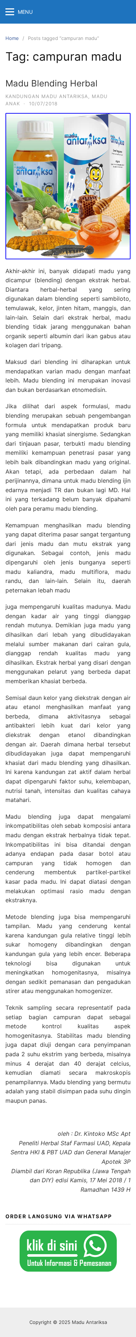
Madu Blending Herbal (51, 83)
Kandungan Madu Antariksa (46, 96)
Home (12, 38)
